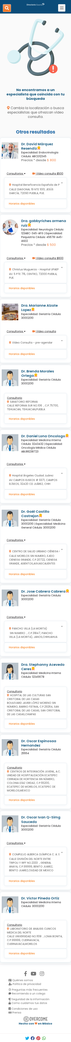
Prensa (16, 1012)
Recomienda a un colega (28, 993)
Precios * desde (33, 160)
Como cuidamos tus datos (29, 1003)
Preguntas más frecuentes (29, 990)
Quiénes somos (22, 980)
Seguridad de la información (30, 999)
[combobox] (34, 188)
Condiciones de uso (24, 1009)
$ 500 (51, 245)
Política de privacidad (26, 984)
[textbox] (34, 188)
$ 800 (51, 160)
